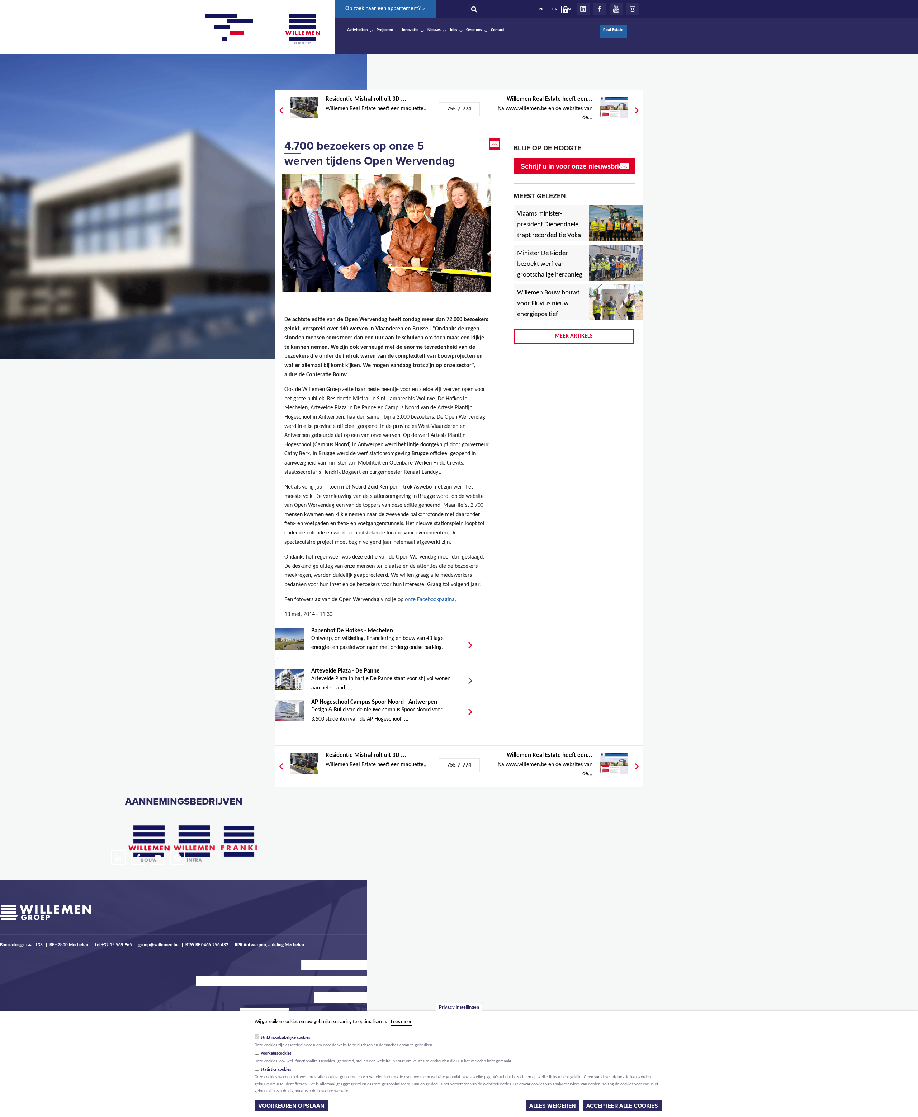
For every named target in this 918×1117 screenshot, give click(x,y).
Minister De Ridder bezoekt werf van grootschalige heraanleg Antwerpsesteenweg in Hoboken (549, 275)
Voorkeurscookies (276, 1053)
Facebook (599, 9)
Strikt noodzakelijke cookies (285, 1037)
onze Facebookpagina (430, 600)
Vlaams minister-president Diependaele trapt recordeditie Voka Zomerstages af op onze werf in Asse (549, 236)
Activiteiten (357, 30)
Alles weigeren (552, 1105)
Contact (497, 30)
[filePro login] (567, 11)
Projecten (385, 30)
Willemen (302, 29)
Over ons (474, 30)
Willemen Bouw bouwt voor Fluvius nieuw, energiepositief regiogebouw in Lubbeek (548, 314)
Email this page (495, 144)
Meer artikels (574, 336)
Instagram (632, 9)
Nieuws (434, 30)
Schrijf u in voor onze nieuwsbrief (573, 166)
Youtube (616, 9)
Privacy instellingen (459, 1007)
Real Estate (613, 30)
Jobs (453, 30)
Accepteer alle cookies (622, 1105)
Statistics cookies (276, 1069)
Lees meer (401, 1021)
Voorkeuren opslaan (291, 1105)
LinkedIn (583, 9)
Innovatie (410, 30)
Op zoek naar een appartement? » (385, 8)
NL (541, 8)
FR (554, 8)
